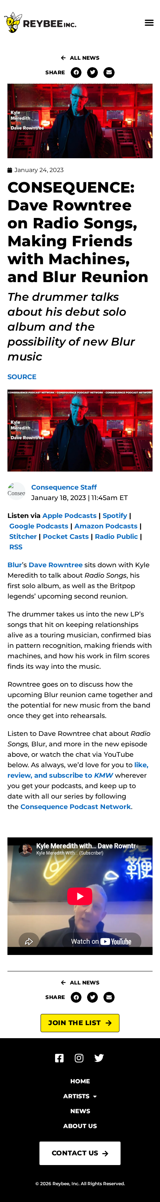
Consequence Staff (64, 487)
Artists (76, 1096)
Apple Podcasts (69, 516)
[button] (149, 22)
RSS (15, 547)
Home (80, 1081)
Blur (14, 565)
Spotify (115, 516)
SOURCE (21, 377)
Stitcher (23, 537)
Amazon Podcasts (106, 526)
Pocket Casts (66, 537)
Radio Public (116, 537)
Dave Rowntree (56, 565)
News (80, 1111)
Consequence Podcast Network (75, 807)
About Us (80, 1126)
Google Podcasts (38, 526)
